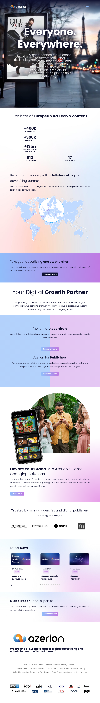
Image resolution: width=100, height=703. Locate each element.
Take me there (50, 349)
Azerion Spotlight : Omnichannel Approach (77, 580)
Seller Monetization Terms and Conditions (31, 672)
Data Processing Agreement (64, 672)
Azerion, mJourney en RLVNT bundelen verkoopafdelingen (22, 580)
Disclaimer (51, 669)
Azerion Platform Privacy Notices (60, 665)
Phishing (83, 672)
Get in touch (51, 274)
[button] (40, 584)
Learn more (17, 493)
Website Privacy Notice (33, 665)
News (17, 572)
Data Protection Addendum (71, 669)
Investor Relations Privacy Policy (30, 669)
